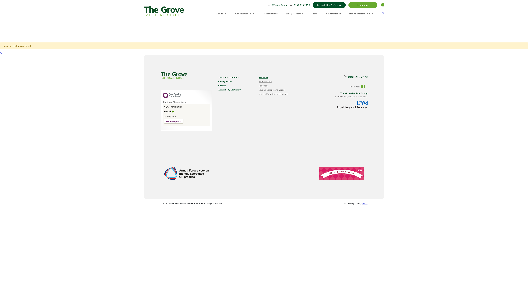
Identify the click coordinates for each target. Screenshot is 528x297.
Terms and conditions (228, 77)
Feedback (263, 85)
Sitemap (222, 85)
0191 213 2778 (358, 77)
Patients (263, 77)
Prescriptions (270, 13)
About (219, 13)
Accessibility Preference (329, 5)
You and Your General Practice (273, 94)
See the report (172, 121)
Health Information (359, 13)
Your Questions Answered (271, 89)
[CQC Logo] (172, 98)
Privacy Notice (225, 81)
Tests (314, 13)
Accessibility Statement (229, 90)
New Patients (333, 13)
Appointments (243, 13)
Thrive (365, 203)
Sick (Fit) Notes (294, 13)
